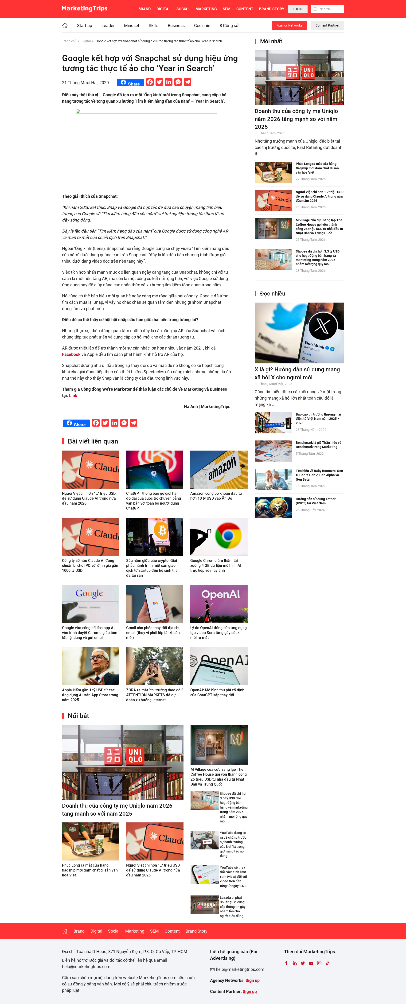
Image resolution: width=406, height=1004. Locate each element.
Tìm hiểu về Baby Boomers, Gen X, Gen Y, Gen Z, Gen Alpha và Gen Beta (319, 475)
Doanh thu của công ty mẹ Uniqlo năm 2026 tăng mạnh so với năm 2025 (296, 119)
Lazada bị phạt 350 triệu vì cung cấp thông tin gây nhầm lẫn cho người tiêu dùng (233, 907)
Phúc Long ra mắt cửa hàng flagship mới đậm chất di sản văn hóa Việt (90, 870)
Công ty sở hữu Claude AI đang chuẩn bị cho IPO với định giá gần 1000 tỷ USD (90, 565)
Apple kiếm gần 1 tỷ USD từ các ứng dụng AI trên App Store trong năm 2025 (90, 695)
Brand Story (271, 9)
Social (183, 9)
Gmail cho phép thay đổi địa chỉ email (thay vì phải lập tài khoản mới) (153, 633)
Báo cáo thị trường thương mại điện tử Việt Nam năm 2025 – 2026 (318, 418)
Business (176, 25)
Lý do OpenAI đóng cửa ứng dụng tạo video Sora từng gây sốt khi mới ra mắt (218, 633)
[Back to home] (84, 9)
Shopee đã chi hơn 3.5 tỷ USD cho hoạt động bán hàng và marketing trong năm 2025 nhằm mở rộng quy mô (234, 807)
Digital (163, 9)
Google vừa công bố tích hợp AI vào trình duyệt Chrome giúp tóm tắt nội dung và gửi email (89, 633)
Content (244, 9)
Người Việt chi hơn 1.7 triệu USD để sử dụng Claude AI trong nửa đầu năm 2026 (89, 498)
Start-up (84, 25)
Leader (108, 25)
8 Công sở (229, 25)
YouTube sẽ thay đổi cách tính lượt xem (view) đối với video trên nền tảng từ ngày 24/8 (233, 877)
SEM (226, 9)
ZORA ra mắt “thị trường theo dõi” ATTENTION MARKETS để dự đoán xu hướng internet (154, 695)
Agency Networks (289, 25)
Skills (153, 25)
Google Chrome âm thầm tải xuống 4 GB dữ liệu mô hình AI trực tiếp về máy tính (215, 565)
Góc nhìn (202, 25)
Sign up (253, 980)
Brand (144, 9)
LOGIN (298, 9)
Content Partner (327, 25)
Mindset (131, 25)
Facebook (71, 354)
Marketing (206, 9)
